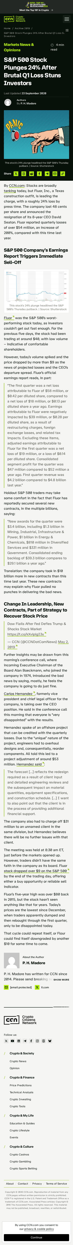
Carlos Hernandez (18, 694)
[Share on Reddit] (31, 173)
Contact (23, 1183)
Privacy (37, 1183)
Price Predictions (21, 1085)
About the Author (33, 957)
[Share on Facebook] (39, 173)
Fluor (8, 318)
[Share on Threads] (23, 173)
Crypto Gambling (20, 1161)
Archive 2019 (22, 28)
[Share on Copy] (62, 173)
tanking (10, 191)
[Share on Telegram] (47, 173)
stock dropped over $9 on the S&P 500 (35, 871)
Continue (36, 1237)
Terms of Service (56, 1183)
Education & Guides (22, 1123)
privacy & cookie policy (39, 1229)
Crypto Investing (20, 1099)
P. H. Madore (28, 103)
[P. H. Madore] (11, 960)
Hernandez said (29, 764)
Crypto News (18, 1061)
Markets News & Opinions (19, 47)
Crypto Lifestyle (20, 1130)
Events (14, 1137)
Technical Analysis (21, 1092)
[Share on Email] (55, 173)
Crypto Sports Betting (23, 1168)
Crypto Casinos (19, 1154)
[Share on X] (16, 173)
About (10, 1183)
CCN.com (17, 185)
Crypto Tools (17, 1106)
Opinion (14, 1068)
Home (7, 28)
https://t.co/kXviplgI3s (25, 634)
